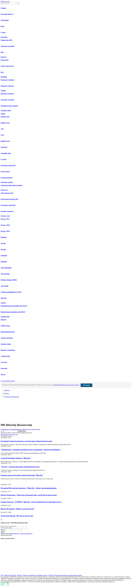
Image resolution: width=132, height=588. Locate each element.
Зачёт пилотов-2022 (7, 193)
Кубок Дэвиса (5, 171)
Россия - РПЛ (5, 219)
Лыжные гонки (6, 110)
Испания (3, 237)
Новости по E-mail (10, 575)
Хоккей (3, 303)
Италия (3, 249)
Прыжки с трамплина (8, 350)
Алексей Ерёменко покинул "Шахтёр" (16, 458)
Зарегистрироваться (26, 533)
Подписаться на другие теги (9, 434)
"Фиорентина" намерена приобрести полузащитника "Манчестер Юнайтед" (31, 450)
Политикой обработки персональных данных (66, 385)
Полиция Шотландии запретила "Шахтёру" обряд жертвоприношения (28, 488)
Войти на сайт (5, 1)
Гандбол (3, 90)
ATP (2, 129)
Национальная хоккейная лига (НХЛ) (13, 312)
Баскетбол (4, 37)
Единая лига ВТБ (6, 40)
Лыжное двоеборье (7, 338)
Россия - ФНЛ (5, 225)
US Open (3, 159)
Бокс (2, 72)
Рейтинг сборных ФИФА (9, 280)
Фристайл (4, 368)
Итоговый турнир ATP (8, 165)
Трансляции (5, 20)
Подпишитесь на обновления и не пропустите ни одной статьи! (20, 429)
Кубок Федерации (6, 177)
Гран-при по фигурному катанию (11, 185)
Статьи (3, 32)
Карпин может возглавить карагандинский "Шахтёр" (22, 475)
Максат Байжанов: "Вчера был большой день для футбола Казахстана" (29, 495)
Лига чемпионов (6, 267)
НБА (2, 52)
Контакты (33, 575)
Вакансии (26, 575)
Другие (3, 374)
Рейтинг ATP (5, 116)
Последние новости (7, 14)
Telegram (19, 575)
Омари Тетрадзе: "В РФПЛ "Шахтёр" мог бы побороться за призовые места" (31, 502)
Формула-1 (4, 190)
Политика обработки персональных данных (68, 575)
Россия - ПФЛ (5, 231)
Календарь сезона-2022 (8, 205)
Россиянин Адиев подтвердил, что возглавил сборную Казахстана (26, 441)
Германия (4, 255)
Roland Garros (5, 141)
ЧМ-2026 (3, 298)
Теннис (3, 113)
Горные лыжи (5, 325)
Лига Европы (5, 274)
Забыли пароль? (14, 533)
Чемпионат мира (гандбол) (9, 106)
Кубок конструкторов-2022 (9, 199)
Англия (3, 243)
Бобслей (3, 319)
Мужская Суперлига (7, 80)
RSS (2, 575)
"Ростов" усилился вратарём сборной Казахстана (20, 467)
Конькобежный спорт (8, 332)
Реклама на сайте (42, 575)
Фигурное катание (7, 182)
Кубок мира (4, 60)
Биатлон (3, 57)
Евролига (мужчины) (8, 46)
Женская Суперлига (7, 86)
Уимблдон (4, 147)
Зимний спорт (5, 316)
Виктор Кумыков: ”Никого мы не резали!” (18, 509)
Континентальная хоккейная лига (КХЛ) (14, 306)
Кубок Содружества (7, 66)
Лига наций (4, 286)
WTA (2, 135)
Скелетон (4, 362)
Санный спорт (5, 356)
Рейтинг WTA (5, 123)
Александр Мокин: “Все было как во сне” (17, 516)
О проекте (51, 575)
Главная (3, 8)
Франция (4, 261)
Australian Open (6, 153)
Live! (8, 216)
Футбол (3, 216)
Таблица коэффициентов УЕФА (11, 292)
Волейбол (4, 77)
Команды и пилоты (7, 211)
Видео (3, 26)
